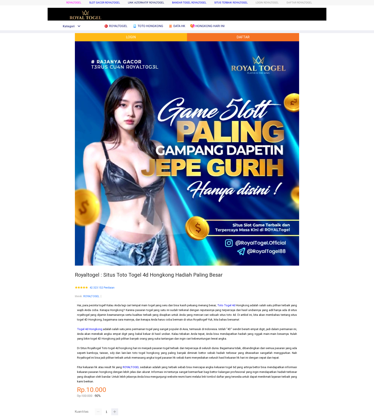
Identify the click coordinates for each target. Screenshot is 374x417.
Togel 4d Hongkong (89, 329)
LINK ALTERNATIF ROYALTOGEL (146, 2)
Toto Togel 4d (226, 305)
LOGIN (131, 37)
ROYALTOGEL (73, 2)
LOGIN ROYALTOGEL (267, 2)
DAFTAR (243, 37)
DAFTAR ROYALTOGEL (299, 2)
